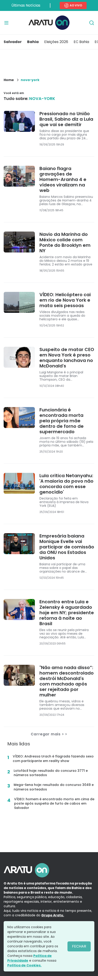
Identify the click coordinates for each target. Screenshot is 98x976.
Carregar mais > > (49, 734)
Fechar (79, 946)
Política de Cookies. (24, 965)
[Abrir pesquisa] (91, 22)
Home (9, 80)
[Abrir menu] (6, 22)
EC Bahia (81, 41)
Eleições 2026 (56, 41)
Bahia (33, 41)
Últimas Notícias (25, 5)
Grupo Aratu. (52, 915)
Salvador (13, 41)
